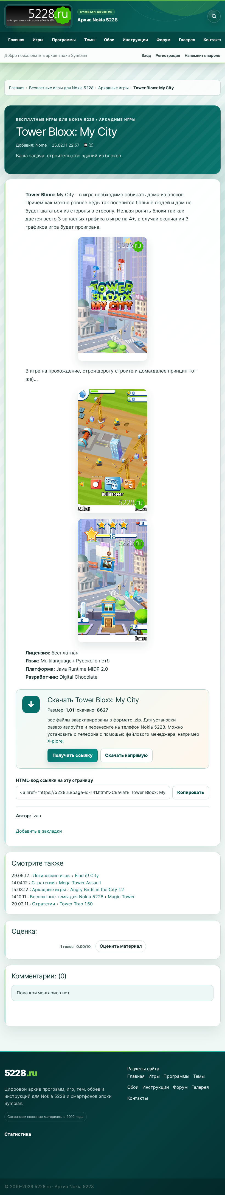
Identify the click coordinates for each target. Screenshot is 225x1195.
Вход (146, 55)
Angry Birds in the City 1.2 (97, 889)
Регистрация (168, 55)
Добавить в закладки (39, 831)
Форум (163, 39)
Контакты (137, 1098)
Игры (38, 39)
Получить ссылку (72, 755)
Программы (64, 39)
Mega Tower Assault (80, 882)
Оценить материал (121, 946)
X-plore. (55, 741)
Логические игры (52, 875)
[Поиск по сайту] (214, 16)
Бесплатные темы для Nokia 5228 (66, 896)
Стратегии (43, 882)
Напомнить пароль (202, 55)
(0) (90, 145)
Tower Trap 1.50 (76, 903)
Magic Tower (121, 896)
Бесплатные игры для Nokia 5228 (55, 119)
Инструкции (135, 39)
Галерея (187, 39)
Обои (109, 39)
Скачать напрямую (126, 755)
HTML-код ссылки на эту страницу (54, 780)
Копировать (190, 792)
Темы (89, 39)
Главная (16, 39)
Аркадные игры (117, 119)
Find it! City (87, 875)
